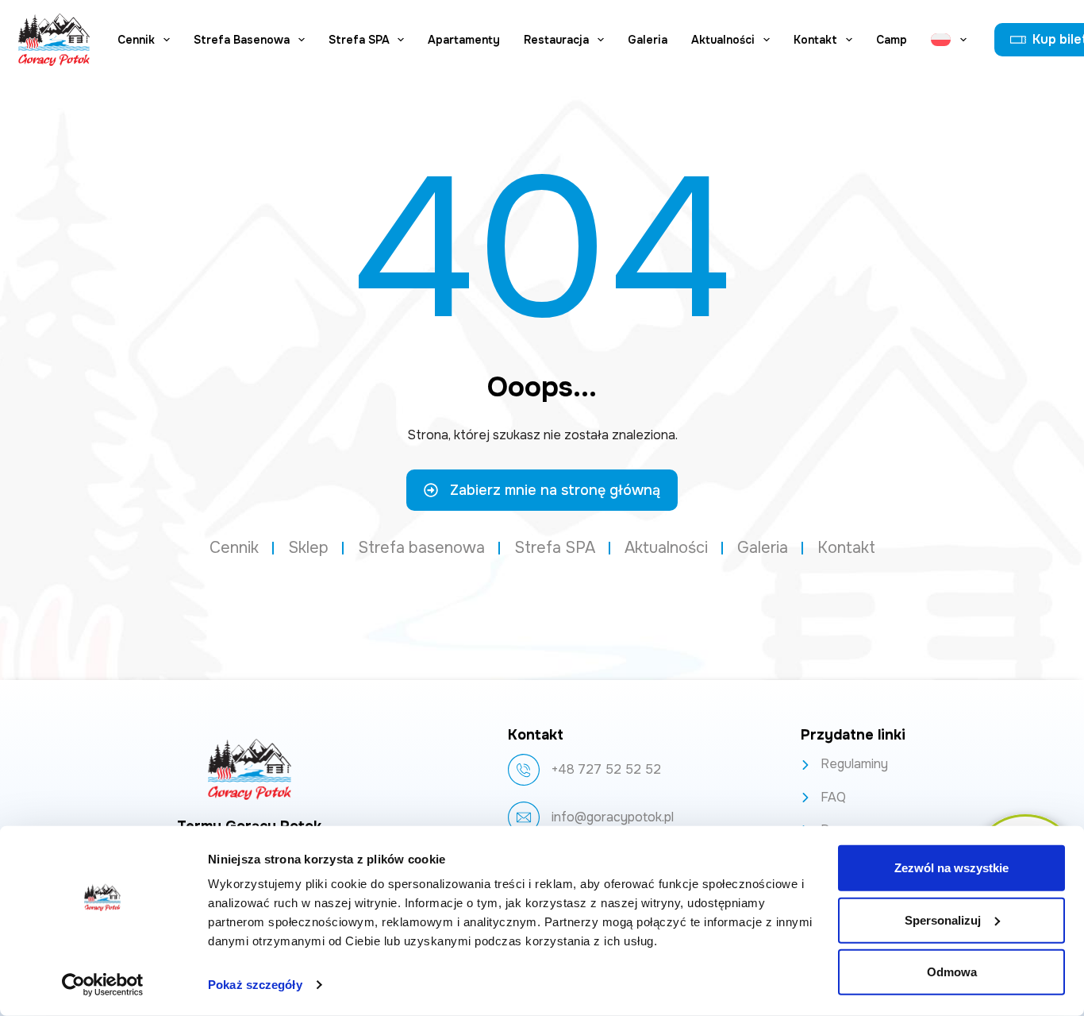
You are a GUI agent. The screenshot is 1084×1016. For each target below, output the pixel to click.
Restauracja (556, 40)
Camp (891, 40)
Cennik (136, 40)
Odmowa (952, 972)
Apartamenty (464, 40)
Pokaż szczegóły (255, 984)
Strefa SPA (359, 40)
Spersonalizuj (943, 919)
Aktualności (723, 40)
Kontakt (815, 40)
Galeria (647, 40)
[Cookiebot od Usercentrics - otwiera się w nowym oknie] (102, 985)
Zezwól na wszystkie (951, 868)
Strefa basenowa (242, 40)
